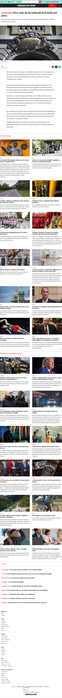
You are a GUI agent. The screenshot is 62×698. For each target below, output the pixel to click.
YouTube (3, 654)
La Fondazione (4, 671)
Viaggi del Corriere (5, 626)
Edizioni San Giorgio (5, 639)
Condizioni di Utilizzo (5, 681)
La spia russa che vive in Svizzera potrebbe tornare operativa (24, 602)
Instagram (3, 651)
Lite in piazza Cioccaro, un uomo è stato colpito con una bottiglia (24, 590)
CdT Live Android (5, 662)
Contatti (3, 621)
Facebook (3, 649)
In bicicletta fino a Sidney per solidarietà (18, 594)
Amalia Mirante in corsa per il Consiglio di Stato (21, 586)
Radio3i (3, 675)
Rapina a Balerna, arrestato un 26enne (18, 598)
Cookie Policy (26, 689)
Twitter (2, 652)
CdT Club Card (4, 624)
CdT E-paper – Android (6, 666)
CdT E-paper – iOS (5, 664)
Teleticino (3, 673)
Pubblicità (3, 622)
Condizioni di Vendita (5, 682)
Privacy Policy (26, 687)
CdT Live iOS (4, 660)
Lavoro (2, 628)
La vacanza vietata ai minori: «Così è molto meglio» (21, 569)
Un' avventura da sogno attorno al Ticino (18, 578)
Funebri (2, 630)
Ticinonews (3, 677)
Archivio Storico (4, 637)
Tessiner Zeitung (4, 679)
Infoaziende (3, 643)
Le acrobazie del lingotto (12, 582)
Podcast (3, 615)
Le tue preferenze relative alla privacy (31, 692)
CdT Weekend (4, 636)
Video (2, 613)
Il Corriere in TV (4, 641)
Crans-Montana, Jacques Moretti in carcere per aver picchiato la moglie (26, 574)
